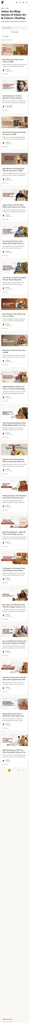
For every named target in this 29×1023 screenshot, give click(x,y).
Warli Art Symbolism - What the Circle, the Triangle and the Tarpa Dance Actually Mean (14, 534)
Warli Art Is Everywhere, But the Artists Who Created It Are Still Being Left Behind (14, 679)
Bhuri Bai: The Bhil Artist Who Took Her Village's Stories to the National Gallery (14, 607)
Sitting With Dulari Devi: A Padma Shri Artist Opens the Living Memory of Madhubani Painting (13, 717)
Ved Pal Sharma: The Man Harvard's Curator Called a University (12, 98)
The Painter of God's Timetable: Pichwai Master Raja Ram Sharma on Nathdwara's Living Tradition (14, 281)
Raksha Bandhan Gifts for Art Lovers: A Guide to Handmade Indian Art (13, 389)
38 (19, 770)
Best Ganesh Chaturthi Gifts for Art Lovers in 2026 (14, 133)
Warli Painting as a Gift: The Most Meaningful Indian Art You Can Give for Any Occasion (14, 752)
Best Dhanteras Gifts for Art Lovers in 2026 (12, 60)
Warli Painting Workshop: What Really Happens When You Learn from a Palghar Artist (14, 425)
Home (2, 8)
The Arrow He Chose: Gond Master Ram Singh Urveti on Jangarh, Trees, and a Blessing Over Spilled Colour (13, 244)
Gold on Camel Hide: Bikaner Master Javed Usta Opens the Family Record (13, 461)
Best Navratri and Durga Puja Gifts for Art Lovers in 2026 (13, 169)
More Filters (15, 32)
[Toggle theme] (20, 2)
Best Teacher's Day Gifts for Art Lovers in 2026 (14, 315)
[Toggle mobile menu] (26, 2)
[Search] (16, 2)
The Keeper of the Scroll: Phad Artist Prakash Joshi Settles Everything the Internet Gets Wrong (13, 571)
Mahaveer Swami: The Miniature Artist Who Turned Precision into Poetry (14, 498)
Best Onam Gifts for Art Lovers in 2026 (13, 351)
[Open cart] (23, 2)
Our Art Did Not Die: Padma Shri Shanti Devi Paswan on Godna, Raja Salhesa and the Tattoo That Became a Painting (14, 644)
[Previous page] (5, 770)
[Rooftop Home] (2, 2)
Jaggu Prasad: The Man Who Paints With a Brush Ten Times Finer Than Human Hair (13, 207)
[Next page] (23, 770)
